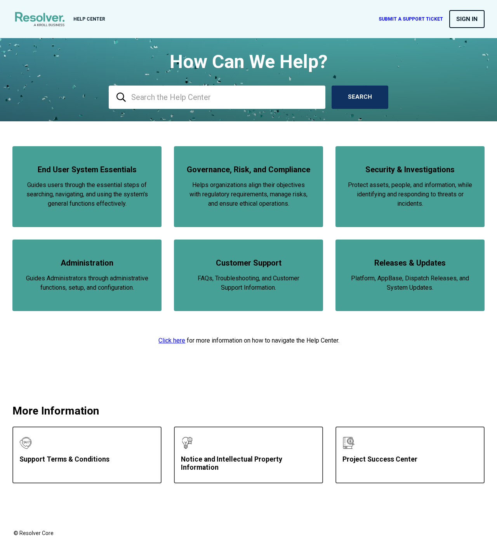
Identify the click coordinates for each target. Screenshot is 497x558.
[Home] (39, 19)
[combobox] (217, 97)
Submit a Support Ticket (411, 19)
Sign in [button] (467, 19)
